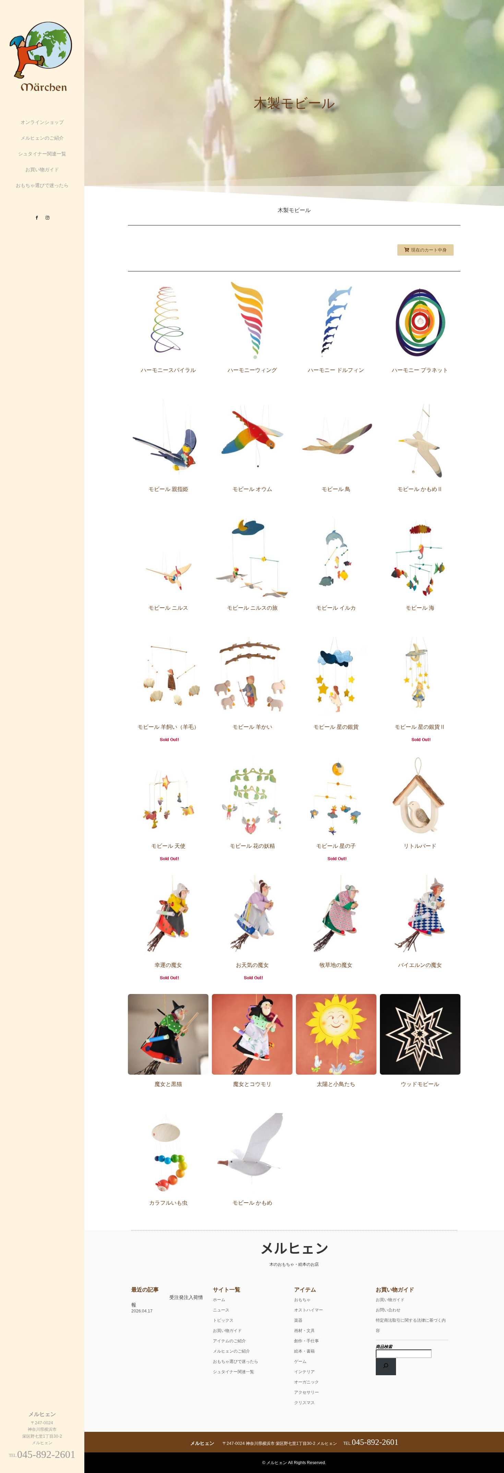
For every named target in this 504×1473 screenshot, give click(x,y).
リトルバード (420, 846)
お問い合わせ (388, 1310)
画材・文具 (304, 1330)
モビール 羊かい (252, 727)
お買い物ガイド (42, 169)
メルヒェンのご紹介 (42, 138)
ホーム (219, 1299)
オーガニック (306, 1382)
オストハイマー (308, 1310)
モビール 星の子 (336, 846)
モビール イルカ (336, 608)
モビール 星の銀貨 (336, 727)
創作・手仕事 (306, 1340)
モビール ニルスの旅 (252, 608)
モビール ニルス (168, 608)
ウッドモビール (420, 1084)
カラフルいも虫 (168, 1203)
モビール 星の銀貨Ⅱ (420, 727)
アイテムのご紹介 (229, 1340)
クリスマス (304, 1402)
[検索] (386, 1366)
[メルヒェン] (42, 91)
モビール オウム (252, 489)
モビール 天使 (168, 846)
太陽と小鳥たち (336, 1084)
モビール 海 (420, 608)
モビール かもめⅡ (420, 489)
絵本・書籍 (304, 1351)
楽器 (298, 1320)
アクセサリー (306, 1392)
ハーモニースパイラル (168, 370)
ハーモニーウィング (252, 370)
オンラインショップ (42, 122)
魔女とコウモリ (252, 1084)
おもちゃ (302, 1299)
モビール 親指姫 (168, 489)
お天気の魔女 (252, 965)
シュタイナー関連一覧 (42, 153)
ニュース (221, 1310)
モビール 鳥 (336, 489)
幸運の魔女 (168, 965)
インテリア (304, 1371)
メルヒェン (294, 1248)
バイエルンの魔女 (420, 965)
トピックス (223, 1320)
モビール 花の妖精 (252, 846)
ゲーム (300, 1361)
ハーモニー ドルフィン (336, 370)
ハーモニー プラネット (420, 370)
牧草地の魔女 (336, 965)
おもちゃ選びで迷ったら (42, 185)
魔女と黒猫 (168, 1084)
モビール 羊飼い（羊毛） (168, 727)
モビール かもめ (252, 1203)
